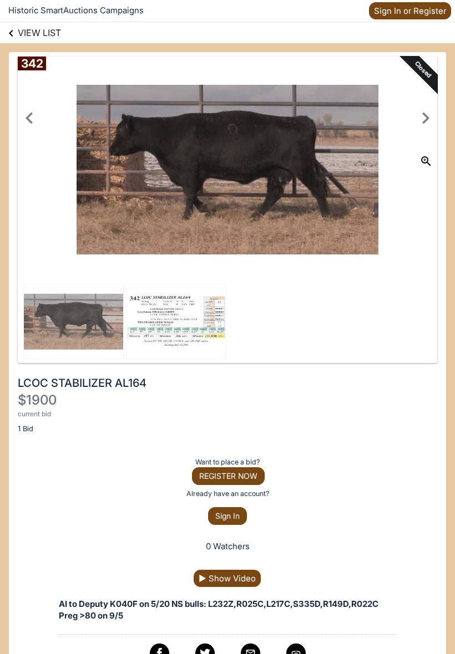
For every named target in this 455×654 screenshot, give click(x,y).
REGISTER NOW (228, 476)
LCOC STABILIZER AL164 (82, 383)
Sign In (227, 515)
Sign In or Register (410, 11)
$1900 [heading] (37, 400)
